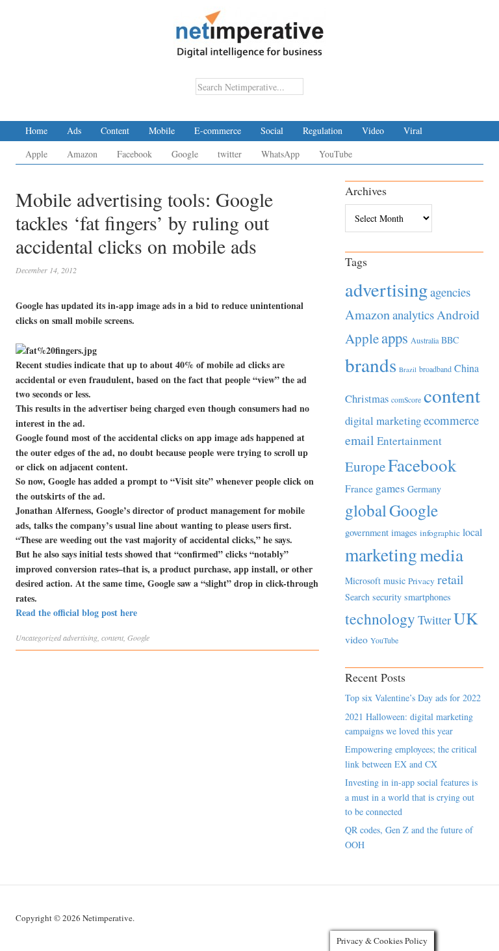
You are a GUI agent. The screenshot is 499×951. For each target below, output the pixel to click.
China (466, 368)
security (387, 597)
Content (115, 130)
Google (185, 154)
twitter (230, 154)
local (472, 532)
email (359, 440)
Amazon (82, 154)
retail (450, 579)
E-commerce (217, 130)
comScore (406, 400)
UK (466, 618)
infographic (440, 533)
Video (373, 130)
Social (272, 130)
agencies (450, 292)
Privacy (421, 581)
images (404, 532)
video (356, 639)
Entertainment (409, 440)
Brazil (407, 369)
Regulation (322, 130)
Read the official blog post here (76, 612)
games (390, 488)
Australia (425, 340)
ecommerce (451, 420)
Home (36, 130)
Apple (36, 154)
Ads (74, 130)
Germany (424, 489)
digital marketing (383, 420)
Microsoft (363, 580)
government (367, 532)
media (441, 554)
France (359, 488)
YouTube (335, 154)
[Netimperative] (249, 29)
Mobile (162, 130)
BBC (450, 340)
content (112, 637)
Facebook (134, 154)
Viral (412, 130)
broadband (435, 369)
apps (394, 337)
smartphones (427, 597)
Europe (365, 466)
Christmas (367, 398)
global (366, 510)
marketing (381, 554)
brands (370, 364)
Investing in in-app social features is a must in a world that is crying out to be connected (411, 797)
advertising (80, 637)
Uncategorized (38, 637)
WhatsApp (280, 154)
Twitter (434, 620)
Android (458, 314)
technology (380, 618)
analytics (413, 314)
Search (357, 597)
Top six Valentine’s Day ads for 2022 (413, 697)
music (394, 580)
